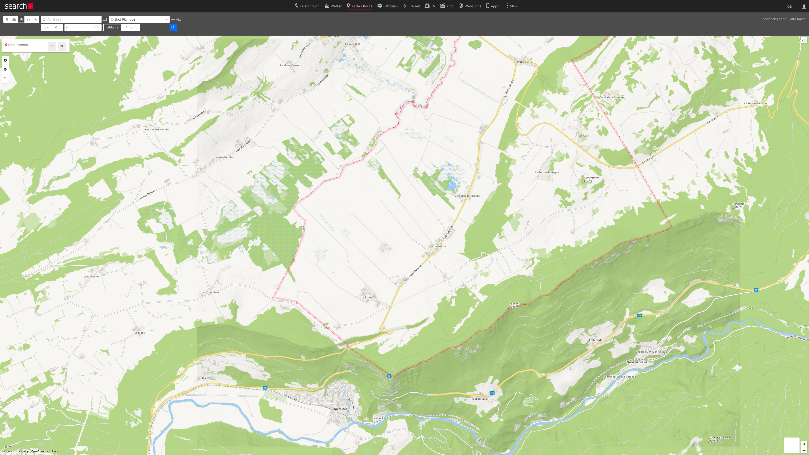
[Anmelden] (804, 6)
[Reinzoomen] (804, 444)
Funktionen (5, 78)
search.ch (11, 451)
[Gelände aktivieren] (804, 40)
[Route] (52, 46)
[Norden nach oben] (804, 48)
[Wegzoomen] (804, 450)
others (54, 451)
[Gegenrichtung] (105, 19)
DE (789, 6)
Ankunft (131, 27)
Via (178, 19)
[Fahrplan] (62, 46)
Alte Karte (798, 19)
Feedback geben (773, 19)
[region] (404, 245)
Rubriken (5, 60)
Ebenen (5, 69)
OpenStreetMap (40, 451)
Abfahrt (112, 27)
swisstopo (24, 451)
